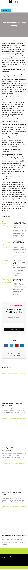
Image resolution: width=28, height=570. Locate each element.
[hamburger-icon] (25, 5)
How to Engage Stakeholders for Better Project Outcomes (18, 243)
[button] (6, 345)
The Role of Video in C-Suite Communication (18, 280)
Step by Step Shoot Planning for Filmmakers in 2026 (19, 262)
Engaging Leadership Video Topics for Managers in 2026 (19, 224)
